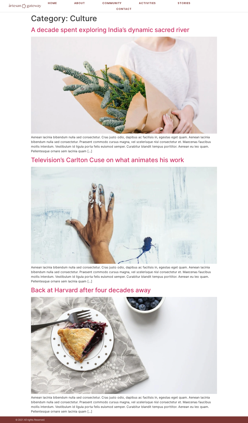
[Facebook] (223, 6)
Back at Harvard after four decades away (91, 290)
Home (52, 3)
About (79, 3)
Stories (183, 3)
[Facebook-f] (224, 419)
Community (112, 3)
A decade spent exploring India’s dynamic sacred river (110, 30)
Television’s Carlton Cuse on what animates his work (107, 160)
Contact (124, 9)
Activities (147, 3)
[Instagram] (235, 6)
